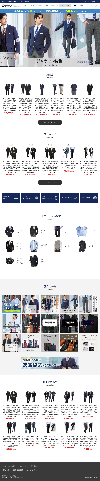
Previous (18, 40)
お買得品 (40, 5)
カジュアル (44, 246)
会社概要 (11, 466)
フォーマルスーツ (19, 246)
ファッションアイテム (19, 261)
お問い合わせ (6, 470)
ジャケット (44, 231)
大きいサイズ (44, 261)
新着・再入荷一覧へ (50, 122)
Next (82, 40)
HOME (4, 466)
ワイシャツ (92, 231)
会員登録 (81, 6)
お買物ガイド (54, 5)
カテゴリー (25, 5)
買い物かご (35, 466)
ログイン (96, 6)
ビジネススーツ (19, 231)
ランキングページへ (50, 182)
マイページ (89, 6)
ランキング (47, 5)
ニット (67, 246)
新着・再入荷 (33, 5)
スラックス (68, 231)
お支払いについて (23, 466)
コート (91, 246)
